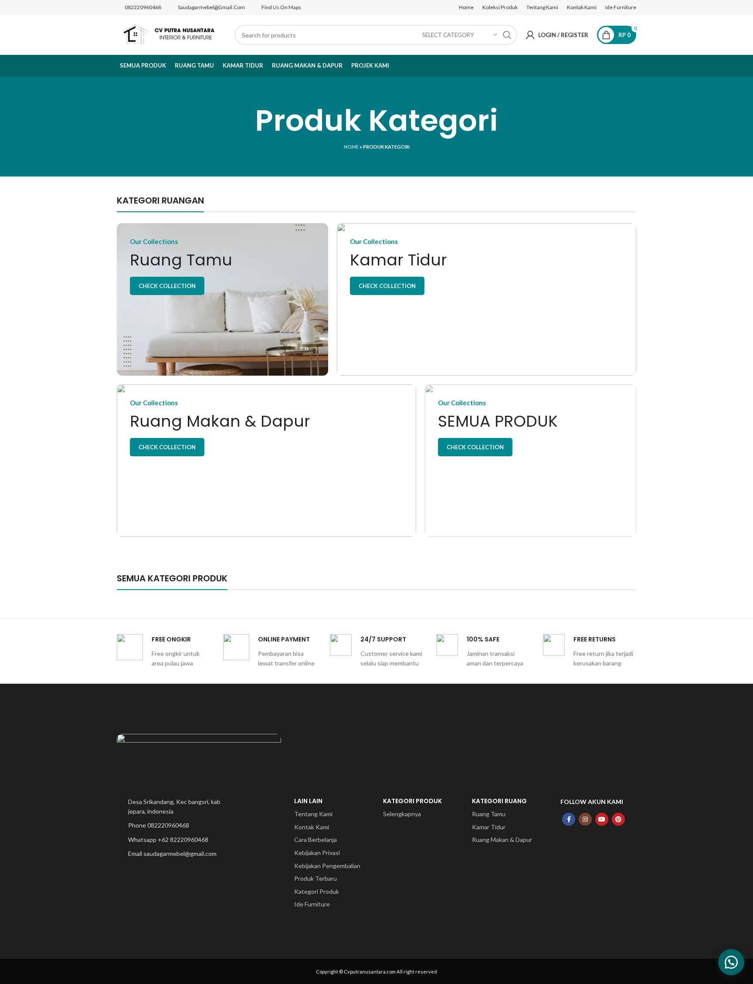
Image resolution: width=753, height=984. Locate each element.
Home (351, 146)
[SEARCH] (507, 35)
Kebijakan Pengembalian (327, 865)
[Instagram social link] (585, 819)
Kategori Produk (316, 891)
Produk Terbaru (315, 878)
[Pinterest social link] (618, 819)
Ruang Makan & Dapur (502, 839)
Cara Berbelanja (315, 839)
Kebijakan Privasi (317, 852)
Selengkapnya (402, 814)
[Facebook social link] (568, 819)
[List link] (177, 807)
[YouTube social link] (601, 819)
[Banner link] (222, 299)
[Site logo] (171, 34)
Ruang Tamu (488, 814)
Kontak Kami (311, 827)
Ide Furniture (312, 904)
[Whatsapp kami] (731, 962)
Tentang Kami (313, 814)
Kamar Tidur (488, 827)
